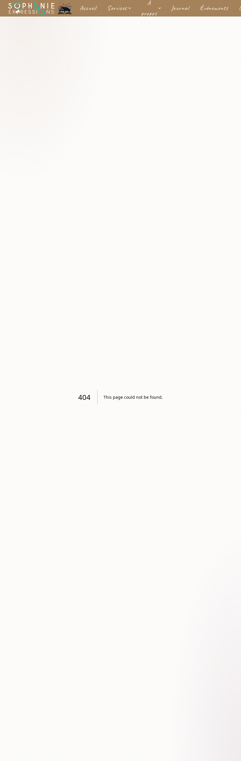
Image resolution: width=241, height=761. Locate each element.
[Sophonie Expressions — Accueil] (40, 8)
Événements (214, 8)
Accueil (88, 8)
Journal (180, 8)
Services (117, 8)
